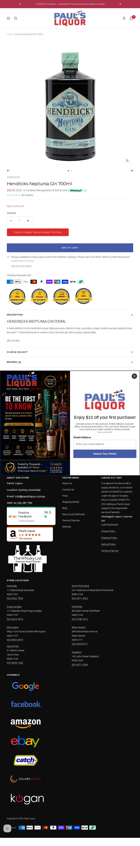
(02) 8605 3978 (15, 639)
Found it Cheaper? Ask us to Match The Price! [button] (37, 232)
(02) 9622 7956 (15, 598)
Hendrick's (13, 177)
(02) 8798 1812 (80, 619)
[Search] (15, 18)
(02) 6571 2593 (80, 664)
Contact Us (68, 489)
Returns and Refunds (73, 514)
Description (15, 314)
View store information (21, 266)
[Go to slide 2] (71, 170)
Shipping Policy (109, 537)
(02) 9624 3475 (15, 619)
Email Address (82, 437)
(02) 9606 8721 (80, 644)
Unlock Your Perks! (104, 453)
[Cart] (131, 18)
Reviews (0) (14, 362)
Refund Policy (108, 544)
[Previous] (8, 171)
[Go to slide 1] (68, 170)
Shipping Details (70, 502)
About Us (67, 483)
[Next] (131, 171)
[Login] (124, 18)
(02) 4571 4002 (80, 598)
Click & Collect (17, 352)
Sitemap (66, 526)
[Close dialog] (134, 376)
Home (9, 34)
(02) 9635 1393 (15, 662)
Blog (64, 508)
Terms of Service (71, 520)
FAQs (65, 495)
